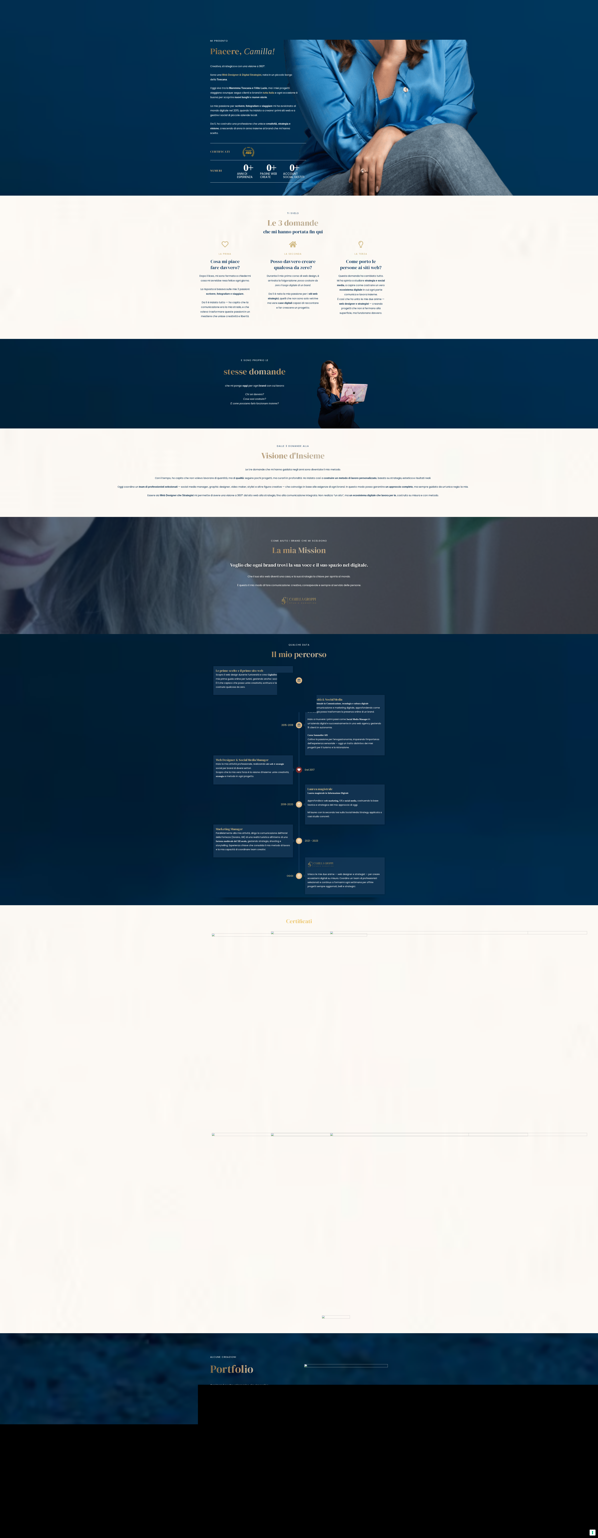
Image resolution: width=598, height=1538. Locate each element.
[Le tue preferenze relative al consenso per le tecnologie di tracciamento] (593, 1533)
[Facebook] (63, 1503)
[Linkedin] (80, 1503)
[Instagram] (72, 1503)
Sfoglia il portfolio (229, 1448)
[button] (573, 8)
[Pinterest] (89, 1503)
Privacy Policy (360, 1528)
